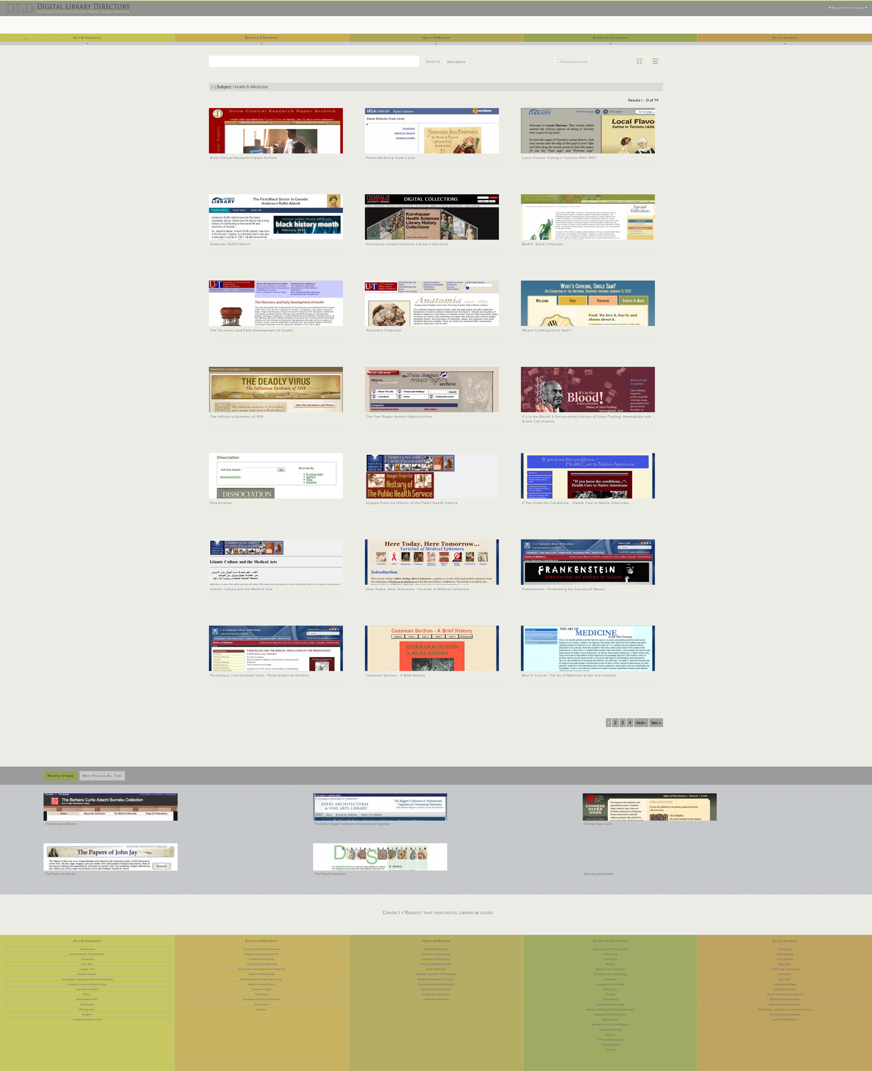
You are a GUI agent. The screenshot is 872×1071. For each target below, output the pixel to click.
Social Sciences (785, 37)
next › (641, 722)
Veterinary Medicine (436, 999)
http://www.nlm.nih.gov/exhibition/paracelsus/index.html (248, 667)
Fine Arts (87, 964)
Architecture (87, 949)
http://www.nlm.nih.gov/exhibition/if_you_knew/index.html (561, 494)
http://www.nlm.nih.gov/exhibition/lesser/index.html (557, 667)
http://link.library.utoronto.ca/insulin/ (235, 321)
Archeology (785, 949)
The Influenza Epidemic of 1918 (236, 416)
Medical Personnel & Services (436, 979)
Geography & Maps (785, 984)
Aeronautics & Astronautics (610, 949)
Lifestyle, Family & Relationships (87, 984)
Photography (87, 1009)
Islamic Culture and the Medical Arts (241, 589)
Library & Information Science (785, 994)
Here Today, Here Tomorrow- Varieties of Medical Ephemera (418, 589)
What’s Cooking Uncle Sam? (546, 330)
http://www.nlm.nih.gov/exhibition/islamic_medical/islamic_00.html (255, 580)
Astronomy (610, 959)
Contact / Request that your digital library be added (438, 912)
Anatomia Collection (384, 330)
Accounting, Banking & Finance (262, 949)
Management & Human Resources (261, 979)
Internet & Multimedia (261, 974)
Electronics (610, 989)
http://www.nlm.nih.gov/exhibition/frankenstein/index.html (561, 580)
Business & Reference (261, 37)
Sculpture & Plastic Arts (87, 1019)
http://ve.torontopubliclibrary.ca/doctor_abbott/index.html (248, 235)
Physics (610, 1034)
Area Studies (785, 959)
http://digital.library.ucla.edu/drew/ (233, 149)
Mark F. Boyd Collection (542, 244)
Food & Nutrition (436, 969)
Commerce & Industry (261, 959)
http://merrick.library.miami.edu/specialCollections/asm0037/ (563, 235)
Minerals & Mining (610, 1029)
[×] (213, 86)
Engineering (610, 999)
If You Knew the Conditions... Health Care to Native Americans (575, 503)
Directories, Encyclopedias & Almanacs (261, 969)
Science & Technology (610, 37)
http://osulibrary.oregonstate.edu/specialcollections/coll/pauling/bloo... (570, 408)
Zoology (610, 1049)
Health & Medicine (436, 37)
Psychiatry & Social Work (436, 989)
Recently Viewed (60, 775)
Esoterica (87, 959)
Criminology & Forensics (785, 969)
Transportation (610, 1044)
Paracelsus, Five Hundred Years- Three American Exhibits (259, 675)
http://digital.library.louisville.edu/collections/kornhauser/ (404, 235)
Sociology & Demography (784, 1014)
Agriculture (610, 954)
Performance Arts (87, 999)
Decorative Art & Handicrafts (87, 954)
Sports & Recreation (784, 1019)
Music (87, 994)
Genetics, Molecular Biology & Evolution (610, 1009)
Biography (784, 964)
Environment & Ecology (610, 1004)
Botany (610, 964)
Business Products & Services (261, 999)
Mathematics (610, 1019)
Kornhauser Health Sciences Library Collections (407, 244)
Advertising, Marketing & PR (261, 954)
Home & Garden (87, 974)
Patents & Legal (261, 989)
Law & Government (784, 989)
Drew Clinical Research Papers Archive (243, 158)
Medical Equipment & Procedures (436, 974)
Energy (610, 994)
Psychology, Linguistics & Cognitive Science (785, 1009)
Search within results (574, 61)
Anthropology (784, 954)
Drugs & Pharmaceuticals (435, 964)
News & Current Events (261, 984)
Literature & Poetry (87, 989)
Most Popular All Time (102, 775)
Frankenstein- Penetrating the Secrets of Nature (563, 589)
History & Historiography (785, 999)
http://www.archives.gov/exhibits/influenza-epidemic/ (246, 408)
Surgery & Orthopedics (436, 994)
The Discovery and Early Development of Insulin (251, 330)
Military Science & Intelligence (610, 1024)
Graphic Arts (87, 969)
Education (784, 979)
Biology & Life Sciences (610, 969)
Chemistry (610, 979)
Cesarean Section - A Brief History (395, 675)
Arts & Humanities (87, 37)
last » (656, 722)
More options (456, 62)
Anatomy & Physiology (436, 954)
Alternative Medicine (436, 949)
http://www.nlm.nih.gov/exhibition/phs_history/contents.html (407, 494)
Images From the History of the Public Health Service (412, 503)
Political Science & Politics (785, 1004)
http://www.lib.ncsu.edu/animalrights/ (391, 408)
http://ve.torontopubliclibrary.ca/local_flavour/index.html (559, 149)
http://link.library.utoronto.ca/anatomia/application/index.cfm (407, 321)
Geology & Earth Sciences (610, 1014)
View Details (234, 143)
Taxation (261, 1009)
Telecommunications (610, 1039)
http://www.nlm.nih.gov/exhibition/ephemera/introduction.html (408, 580)
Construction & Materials (261, 964)
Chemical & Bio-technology (610, 974)
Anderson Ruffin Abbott (230, 244)
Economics (784, 974)
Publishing (261, 994)
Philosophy (87, 1004)
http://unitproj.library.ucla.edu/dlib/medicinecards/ (400, 149)
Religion (87, 1014)
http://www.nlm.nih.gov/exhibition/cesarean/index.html (403, 667)
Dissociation (221, 503)
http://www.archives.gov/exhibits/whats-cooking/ (555, 321)
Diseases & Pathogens (436, 959)
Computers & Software (610, 984)
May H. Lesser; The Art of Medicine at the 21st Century (569, 675)
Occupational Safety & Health (436, 984)
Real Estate (261, 1004)
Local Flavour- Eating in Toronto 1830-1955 (559, 158)
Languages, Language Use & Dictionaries (87, 979)
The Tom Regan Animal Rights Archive (399, 416)
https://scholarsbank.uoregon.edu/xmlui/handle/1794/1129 (249, 494)
